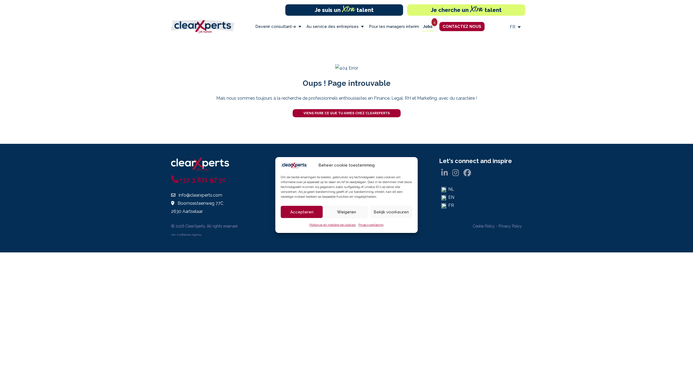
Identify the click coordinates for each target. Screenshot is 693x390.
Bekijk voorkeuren (391, 212)
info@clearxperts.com (200, 195)
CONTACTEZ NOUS (462, 26)
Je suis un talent (344, 10)
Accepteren (301, 212)
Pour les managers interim (394, 26)
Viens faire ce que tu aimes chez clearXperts (346, 113)
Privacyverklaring (371, 225)
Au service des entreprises (333, 26)
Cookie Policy (484, 226)
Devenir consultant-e (276, 26)
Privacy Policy (510, 226)
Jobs (428, 26)
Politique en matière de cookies (332, 225)
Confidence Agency (189, 234)
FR (513, 27)
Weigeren (346, 212)
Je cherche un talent (466, 10)
